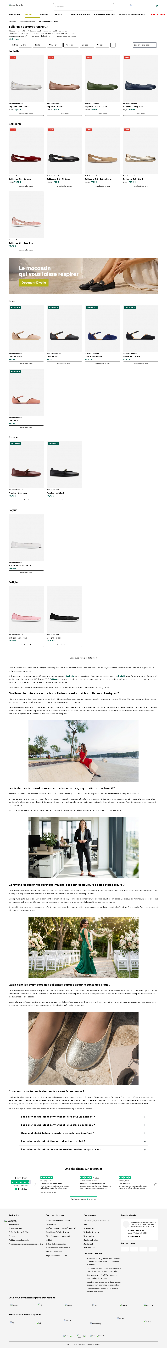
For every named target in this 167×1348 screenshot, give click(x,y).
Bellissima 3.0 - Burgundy (21, 179)
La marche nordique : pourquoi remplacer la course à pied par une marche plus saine (104, 1269)
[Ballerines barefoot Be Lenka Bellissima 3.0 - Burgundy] (26, 151)
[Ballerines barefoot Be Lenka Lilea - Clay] (26, 392)
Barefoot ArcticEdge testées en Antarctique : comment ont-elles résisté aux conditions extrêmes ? (103, 1261)
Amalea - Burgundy (18, 493)
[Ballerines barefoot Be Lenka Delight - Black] (64, 609)
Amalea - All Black (55, 493)
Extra (23, 45)
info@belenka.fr (135, 1236)
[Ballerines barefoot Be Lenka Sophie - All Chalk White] (26, 537)
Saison (85, 45)
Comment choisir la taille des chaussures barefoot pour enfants (102, 1290)
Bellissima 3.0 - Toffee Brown (98, 179)
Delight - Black (54, 638)
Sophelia (70, 676)
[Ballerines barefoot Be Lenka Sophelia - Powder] (64, 78)
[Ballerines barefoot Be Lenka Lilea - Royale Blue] (102, 328)
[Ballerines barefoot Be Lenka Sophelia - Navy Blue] (140, 78)
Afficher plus (14, 39)
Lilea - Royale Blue (93, 357)
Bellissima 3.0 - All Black (58, 179)
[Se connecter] (150, 6)
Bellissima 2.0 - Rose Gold (21, 243)
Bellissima (54, 679)
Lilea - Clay (14, 421)
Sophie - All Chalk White (20, 566)
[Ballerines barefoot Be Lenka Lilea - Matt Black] (140, 328)
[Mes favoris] (144, 6)
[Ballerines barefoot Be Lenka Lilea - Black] (64, 328)
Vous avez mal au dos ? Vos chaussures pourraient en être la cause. (102, 1276)
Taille (37, 45)
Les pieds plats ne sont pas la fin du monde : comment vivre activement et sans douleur (104, 1283)
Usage (100, 45)
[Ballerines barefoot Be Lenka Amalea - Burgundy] (26, 464)
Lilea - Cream (15, 357)
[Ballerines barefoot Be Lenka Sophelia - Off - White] (26, 78)
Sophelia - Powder (55, 107)
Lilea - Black (52, 357)
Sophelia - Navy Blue (133, 107)
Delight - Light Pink (18, 638)
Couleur (52, 45)
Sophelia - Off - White (19, 107)
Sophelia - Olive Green (96, 107)
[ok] (110, 6)
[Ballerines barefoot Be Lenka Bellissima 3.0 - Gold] (140, 151)
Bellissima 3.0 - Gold (133, 179)
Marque (69, 45)
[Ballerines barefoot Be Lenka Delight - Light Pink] (26, 609)
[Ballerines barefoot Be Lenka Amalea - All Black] (64, 464)
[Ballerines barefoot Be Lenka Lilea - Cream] (26, 328)
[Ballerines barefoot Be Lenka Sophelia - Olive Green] (102, 78)
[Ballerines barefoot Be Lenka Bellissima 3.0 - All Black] (64, 151)
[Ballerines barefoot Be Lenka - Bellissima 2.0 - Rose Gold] (26, 214)
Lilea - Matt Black (131, 357)
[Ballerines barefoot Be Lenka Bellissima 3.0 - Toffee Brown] (102, 151)
